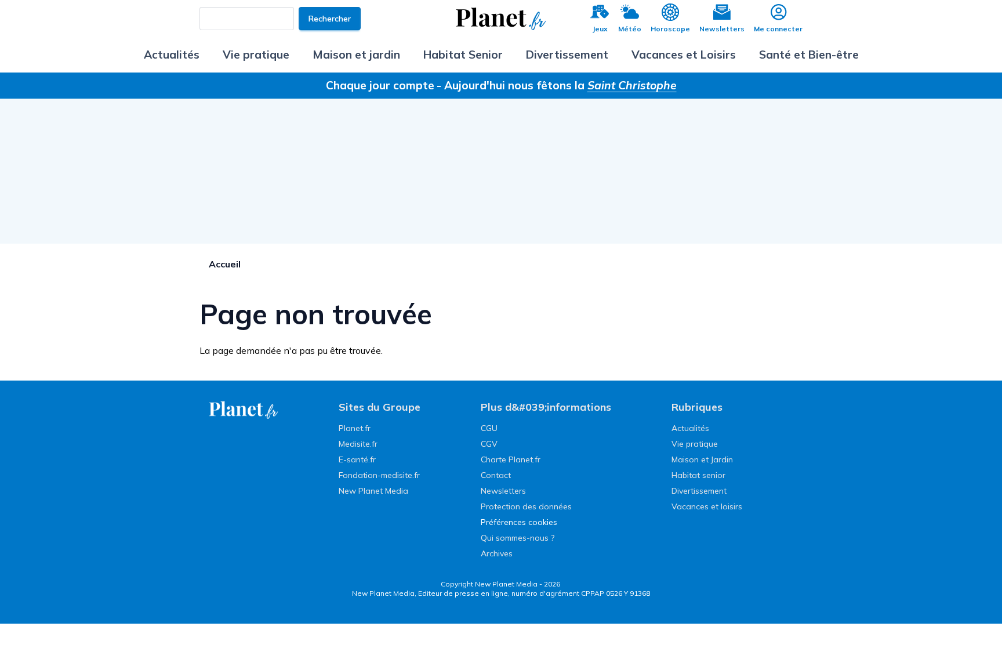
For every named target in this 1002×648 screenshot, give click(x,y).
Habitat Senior (463, 54)
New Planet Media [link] (373, 491)
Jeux (600, 28)
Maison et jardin (356, 54)
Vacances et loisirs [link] (706, 506)
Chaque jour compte (380, 85)
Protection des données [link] (526, 506)
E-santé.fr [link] (357, 459)
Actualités (171, 54)
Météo (629, 28)
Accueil (225, 264)
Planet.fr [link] (355, 428)
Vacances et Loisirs (683, 54)
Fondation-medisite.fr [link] (379, 475)
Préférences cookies (519, 522)
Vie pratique (256, 54)
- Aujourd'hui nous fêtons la (557, 85)
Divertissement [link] (699, 491)
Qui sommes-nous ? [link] (517, 538)
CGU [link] (489, 428)
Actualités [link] (690, 428)
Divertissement (567, 54)
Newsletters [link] (503, 491)
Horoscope (670, 28)
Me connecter (778, 28)
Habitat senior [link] (698, 475)
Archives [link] (497, 553)
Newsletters (722, 28)
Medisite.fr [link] (358, 444)
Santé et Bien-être (809, 54)
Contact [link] (496, 475)
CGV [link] (489, 444)
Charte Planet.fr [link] (510, 459)
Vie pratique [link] (694, 444)
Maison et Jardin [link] (702, 459)
